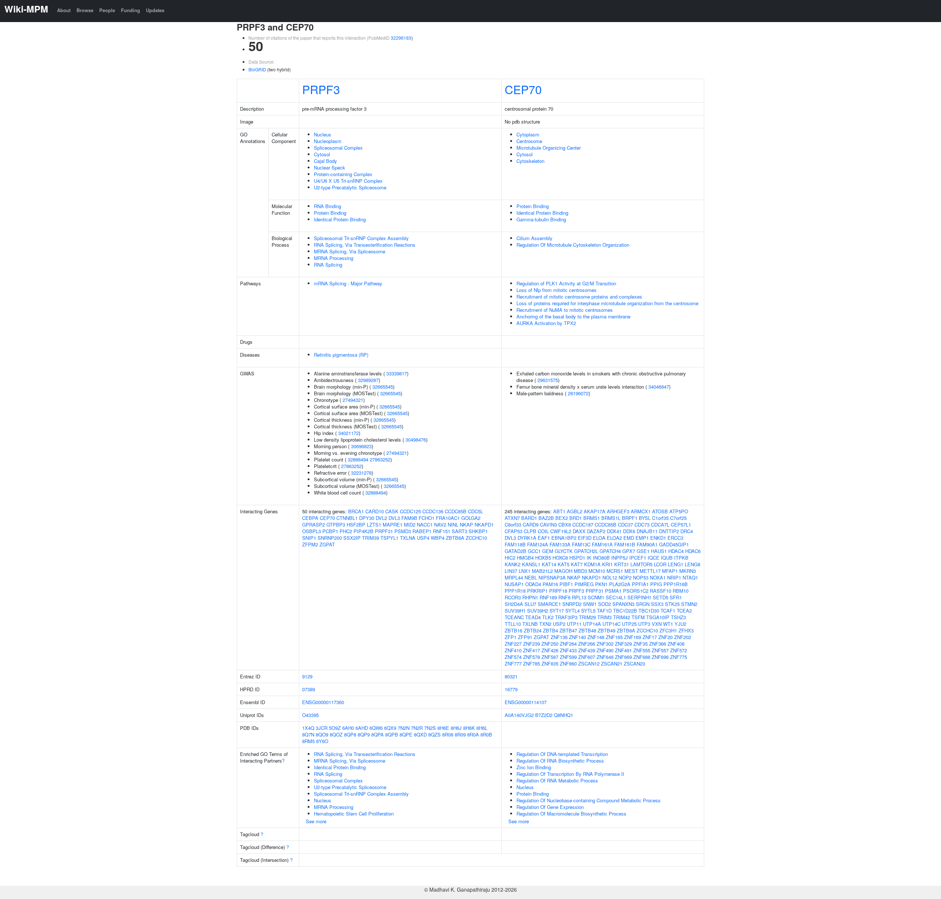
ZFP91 (525, 637)
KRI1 (607, 564)
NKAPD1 (484, 524)
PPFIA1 (640, 584)
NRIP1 (674, 577)
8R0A (473, 734)
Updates (155, 10)
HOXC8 (560, 557)
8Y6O (322, 741)
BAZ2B (546, 517)
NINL (453, 524)
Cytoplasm (527, 134)
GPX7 (628, 550)
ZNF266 (586, 643)
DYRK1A (527, 537)
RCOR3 (513, 597)
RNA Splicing (328, 264)
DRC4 (686, 531)
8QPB (391, 734)
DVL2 (381, 517)
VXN (657, 623)
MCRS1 (615, 570)
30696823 (361, 446)
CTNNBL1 (347, 517)
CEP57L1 (681, 524)
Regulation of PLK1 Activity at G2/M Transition (566, 283)
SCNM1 (596, 597)
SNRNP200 (330, 537)
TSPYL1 (389, 537)
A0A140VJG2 (519, 714)
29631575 (547, 380)
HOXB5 (543, 557)
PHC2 (346, 531)
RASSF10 (660, 590)
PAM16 (550, 584)
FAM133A (560, 544)
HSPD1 (577, 557)
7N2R (417, 727)
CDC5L (475, 511)
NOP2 (625, 577)
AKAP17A (594, 511)
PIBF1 (566, 584)
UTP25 (629, 623)
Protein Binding (330, 212)
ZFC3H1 (668, 630)
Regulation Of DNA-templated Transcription (562, 753)
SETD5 (660, 597)
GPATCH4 (610, 550)
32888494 (358, 459)
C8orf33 (513, 524)
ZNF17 (650, 637)
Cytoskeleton (530, 160)
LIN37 (511, 570)
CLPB (530, 531)
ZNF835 (549, 663)
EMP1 (642, 537)
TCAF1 (668, 610)
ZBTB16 (513, 630)
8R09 (460, 734)
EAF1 (544, 537)
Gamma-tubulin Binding (541, 219)
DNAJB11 (647, 531)
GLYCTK (564, 550)
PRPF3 (321, 89)
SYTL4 (572, 610)
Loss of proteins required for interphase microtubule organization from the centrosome (607, 303)
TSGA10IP (657, 617)
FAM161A (602, 544)
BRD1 (575, 517)
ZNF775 (678, 656)
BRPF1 (629, 517)
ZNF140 (577, 637)
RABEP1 (422, 531)
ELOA (599, 537)
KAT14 (549, 564)
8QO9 (322, 734)
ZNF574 (513, 656)
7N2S (430, 727)
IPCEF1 (637, 557)
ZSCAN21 (611, 663)
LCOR (660, 564)
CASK (391, 511)
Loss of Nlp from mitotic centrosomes (556, 289)
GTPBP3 (335, 524)
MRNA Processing (333, 257)
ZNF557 (660, 650)
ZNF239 (531, 643)
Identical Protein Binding (340, 219)
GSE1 (643, 550)
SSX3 (657, 603)
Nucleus (322, 134)
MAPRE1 (392, 524)
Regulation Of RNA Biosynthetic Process (560, 760)
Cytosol (322, 154)
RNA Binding (327, 206)
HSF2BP (356, 524)
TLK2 (548, 617)
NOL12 (609, 577)
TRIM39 (370, 537)
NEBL (531, 577)
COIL (543, 531)
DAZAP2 (596, 531)
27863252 (380, 459)
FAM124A (537, 544)
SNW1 (590, 603)
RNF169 (548, 597)
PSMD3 (402, 531)
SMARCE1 (549, 603)
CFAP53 (513, 531)
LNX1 (524, 570)
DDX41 (614, 531)
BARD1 (529, 517)
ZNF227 (513, 643)
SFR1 (676, 597)
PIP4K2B (363, 531)
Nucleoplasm (327, 141)
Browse (84, 10)
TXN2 (545, 623)
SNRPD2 (572, 603)
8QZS (434, 734)
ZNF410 (513, 650)
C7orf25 (678, 517)
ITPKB (681, 557)
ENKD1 (658, 537)
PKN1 (601, 584)
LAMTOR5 (641, 564)
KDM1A (592, 564)
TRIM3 (604, 617)
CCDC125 (410, 511)
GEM (547, 550)
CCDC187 (582, 524)
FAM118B (515, 544)
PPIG (656, 584)
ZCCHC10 (476, 537)
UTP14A (592, 623)
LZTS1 (374, 524)
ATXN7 (512, 517)
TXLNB (530, 623)
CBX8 (564, 524)
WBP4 (437, 537)
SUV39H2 (537, 610)
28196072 (578, 393)
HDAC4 (676, 550)
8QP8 (350, 734)
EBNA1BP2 (563, 537)
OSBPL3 (311, 531)
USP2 (559, 623)
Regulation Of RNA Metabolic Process (557, 780)
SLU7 (530, 603)
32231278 (361, 472)
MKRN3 (687, 570)
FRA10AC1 (448, 517)
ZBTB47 (568, 630)
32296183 (401, 38)
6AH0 (348, 727)
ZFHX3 (686, 630)
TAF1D (604, 610)
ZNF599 (568, 656)
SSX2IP (352, 537)
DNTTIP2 (669, 531)
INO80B (601, 557)
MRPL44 (514, 577)
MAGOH (563, 570)
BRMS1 (591, 517)
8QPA (377, 734)
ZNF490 (605, 650)
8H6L (481, 727)
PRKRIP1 (537, 590)
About (64, 10)
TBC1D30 (648, 610)
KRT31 (621, 564)
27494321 (353, 399)
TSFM (638, 617)
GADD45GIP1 (674, 544)
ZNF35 (640, 643)
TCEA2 (684, 610)
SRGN (643, 603)
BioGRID (257, 69)
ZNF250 (549, 643)
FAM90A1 (647, 544)
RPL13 (579, 597)
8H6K (469, 727)
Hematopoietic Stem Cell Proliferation (354, 813)
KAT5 (563, 564)
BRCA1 (356, 511)
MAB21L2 (542, 570)
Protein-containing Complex (343, 174)
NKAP (466, 524)
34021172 (348, 432)
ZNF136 (559, 637)
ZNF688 (641, 656)
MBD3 (580, 570)
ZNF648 (605, 656)
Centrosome (529, 141)
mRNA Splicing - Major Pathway (348, 283)
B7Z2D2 (543, 714)
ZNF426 (549, 650)
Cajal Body (325, 160)
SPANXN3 (623, 603)
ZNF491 (623, 650)
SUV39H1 (515, 610)
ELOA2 (614, 537)
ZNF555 (641, 650)
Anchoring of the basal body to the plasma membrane (573, 316)
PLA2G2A (619, 584)
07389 (308, 689)
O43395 (310, 714)
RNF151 (441, 531)
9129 (307, 676)
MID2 (409, 524)
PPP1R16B (675, 584)
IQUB (667, 557)
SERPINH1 (639, 597)
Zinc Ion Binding (533, 767)
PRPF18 (558, 590)
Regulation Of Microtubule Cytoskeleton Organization (572, 244)
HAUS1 (659, 550)
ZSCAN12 (589, 663)
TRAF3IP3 (566, 617)
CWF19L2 (560, 531)
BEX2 (561, 517)
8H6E (443, 727)
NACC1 (425, 524)
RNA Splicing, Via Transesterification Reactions (364, 244)
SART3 (459, 531)
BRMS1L (610, 517)
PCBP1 (330, 531)
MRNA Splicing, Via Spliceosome (349, 251)
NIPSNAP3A (552, 577)
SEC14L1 (616, 597)
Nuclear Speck (329, 167)
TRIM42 (621, 617)
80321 (511, 676)
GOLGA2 (470, 517)
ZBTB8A (455, 537)
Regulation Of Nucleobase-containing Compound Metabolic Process (588, 800)
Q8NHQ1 (563, 714)
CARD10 (374, 511)
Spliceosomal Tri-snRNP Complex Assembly (361, 238)
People (107, 10)
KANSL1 (531, 564)
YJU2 (680, 623)
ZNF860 (568, 663)
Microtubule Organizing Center (548, 147)
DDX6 (629, 531)
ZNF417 (531, 650)
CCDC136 (432, 511)
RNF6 (564, 597)
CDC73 (642, 524)
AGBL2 (574, 511)
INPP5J (619, 557)
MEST (631, 570)
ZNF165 (614, 637)
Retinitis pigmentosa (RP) (341, 354)
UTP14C (611, 623)
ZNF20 (665, 637)
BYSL (645, 517)
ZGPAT (327, 544)
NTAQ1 (690, 577)
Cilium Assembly (534, 238)
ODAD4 (533, 584)
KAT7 (577, 564)
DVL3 (394, 517)
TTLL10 (513, 623)
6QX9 (390, 727)
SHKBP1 (478, 531)
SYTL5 (588, 610)
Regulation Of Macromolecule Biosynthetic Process (571, 813)
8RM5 (308, 741)
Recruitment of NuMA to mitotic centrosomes (564, 309)
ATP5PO (678, 511)
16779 (511, 689)
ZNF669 (623, 656)
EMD (628, 537)
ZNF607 (586, 656)
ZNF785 (531, 663)
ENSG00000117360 (323, 702)
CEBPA (310, 517)
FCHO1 (426, 517)
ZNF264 (568, 643)
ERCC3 (675, 537)
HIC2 (510, 557)
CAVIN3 (548, 524)
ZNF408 (676, 643)
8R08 (447, 734)
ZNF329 (623, 643)
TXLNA (407, 537)
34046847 (658, 386)
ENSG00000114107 (526, 702)
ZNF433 (568, 650)
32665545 (382, 386)
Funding (130, 10)
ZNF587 (549, 656)
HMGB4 (525, 557)
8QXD (420, 734)
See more (316, 821)
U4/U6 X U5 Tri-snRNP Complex (348, 180)
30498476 (415, 439)
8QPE (406, 734)
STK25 (672, 603)
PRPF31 (384, 531)
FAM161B (624, 544)
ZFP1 (510, 637)
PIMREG (584, 584)
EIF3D (584, 537)
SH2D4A (514, 603)
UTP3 (644, 623)
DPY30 (366, 517)
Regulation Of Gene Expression (550, 806)
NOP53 (640, 577)
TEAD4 (533, 617)
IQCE (653, 557)
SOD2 (604, 603)
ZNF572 (678, 650)
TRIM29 (587, 617)
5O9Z (335, 727)
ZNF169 (632, 637)
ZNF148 (595, 637)
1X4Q (308, 727)
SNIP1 (309, 537)
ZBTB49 (606, 630)
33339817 (396, 373)
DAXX (579, 531)
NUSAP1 (514, 584)
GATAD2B (515, 550)
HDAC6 (693, 550)
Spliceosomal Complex (338, 147)
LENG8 (692, 564)
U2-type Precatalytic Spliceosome (350, 187)
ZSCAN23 (634, 663)
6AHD (361, 727)
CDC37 (625, 524)
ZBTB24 (532, 630)
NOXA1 (658, 577)
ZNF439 (586, 650)
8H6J (456, 727)
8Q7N (308, 734)
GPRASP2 (313, 524)
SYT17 (557, 610)
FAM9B (409, 517)
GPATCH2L (586, 550)
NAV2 (440, 524)
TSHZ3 (678, 617)
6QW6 (376, 727)
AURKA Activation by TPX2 (546, 323)
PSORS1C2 (635, 590)
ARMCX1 (641, 511)
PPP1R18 (515, 590)
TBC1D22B (625, 610)
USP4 (423, 537)
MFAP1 (670, 570)
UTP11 (574, 623)
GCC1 (534, 550)
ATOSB (660, 511)
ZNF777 (513, 663)
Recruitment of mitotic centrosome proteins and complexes (579, 296)
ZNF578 (531, 656)
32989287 (368, 380)
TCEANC (514, 617)
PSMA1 (613, 590)
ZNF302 (605, 643)
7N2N (403, 727)
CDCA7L (660, 524)
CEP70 (523, 89)
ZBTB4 (550, 630)
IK (589, 557)
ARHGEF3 (618, 511)
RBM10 (680, 590)
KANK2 (512, 564)
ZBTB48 (587, 630)
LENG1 (675, 564)
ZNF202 (682, 637)
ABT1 (559, 511)
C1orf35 (660, 517)
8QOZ (336, 734)
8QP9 (364, 734)
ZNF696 (660, 656)
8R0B (486, 734)
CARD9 (531, 524)
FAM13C (581, 544)
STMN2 (689, 603)
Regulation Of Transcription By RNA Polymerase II (570, 773)
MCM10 (596, 570)
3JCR (322, 727)
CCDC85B (455, 511)
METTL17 (650, 570)
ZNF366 (657, 643)
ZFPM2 (310, 544)
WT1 (668, 623)
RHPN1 (530, 597)
